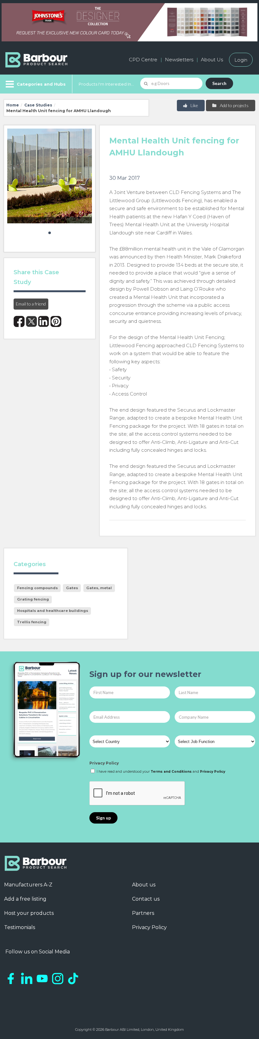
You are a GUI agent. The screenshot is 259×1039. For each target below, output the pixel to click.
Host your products (29, 913)
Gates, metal (99, 588)
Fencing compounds (37, 588)
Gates (72, 588)
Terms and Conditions (171, 772)
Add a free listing (25, 899)
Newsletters (179, 60)
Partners (143, 913)
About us (143, 885)
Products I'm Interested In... (106, 84)
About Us (212, 60)
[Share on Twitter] (31, 321)
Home (12, 105)
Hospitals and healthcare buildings (52, 610)
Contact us (146, 899)
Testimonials (19, 927)
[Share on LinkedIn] (43, 321)
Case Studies (38, 105)
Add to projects (234, 105)
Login (240, 60)
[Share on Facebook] (19, 321)
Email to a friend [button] (31, 303)
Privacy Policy (104, 763)
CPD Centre (143, 60)
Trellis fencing (31, 622)
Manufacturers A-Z (28, 885)
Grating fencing (33, 599)
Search (219, 83)
